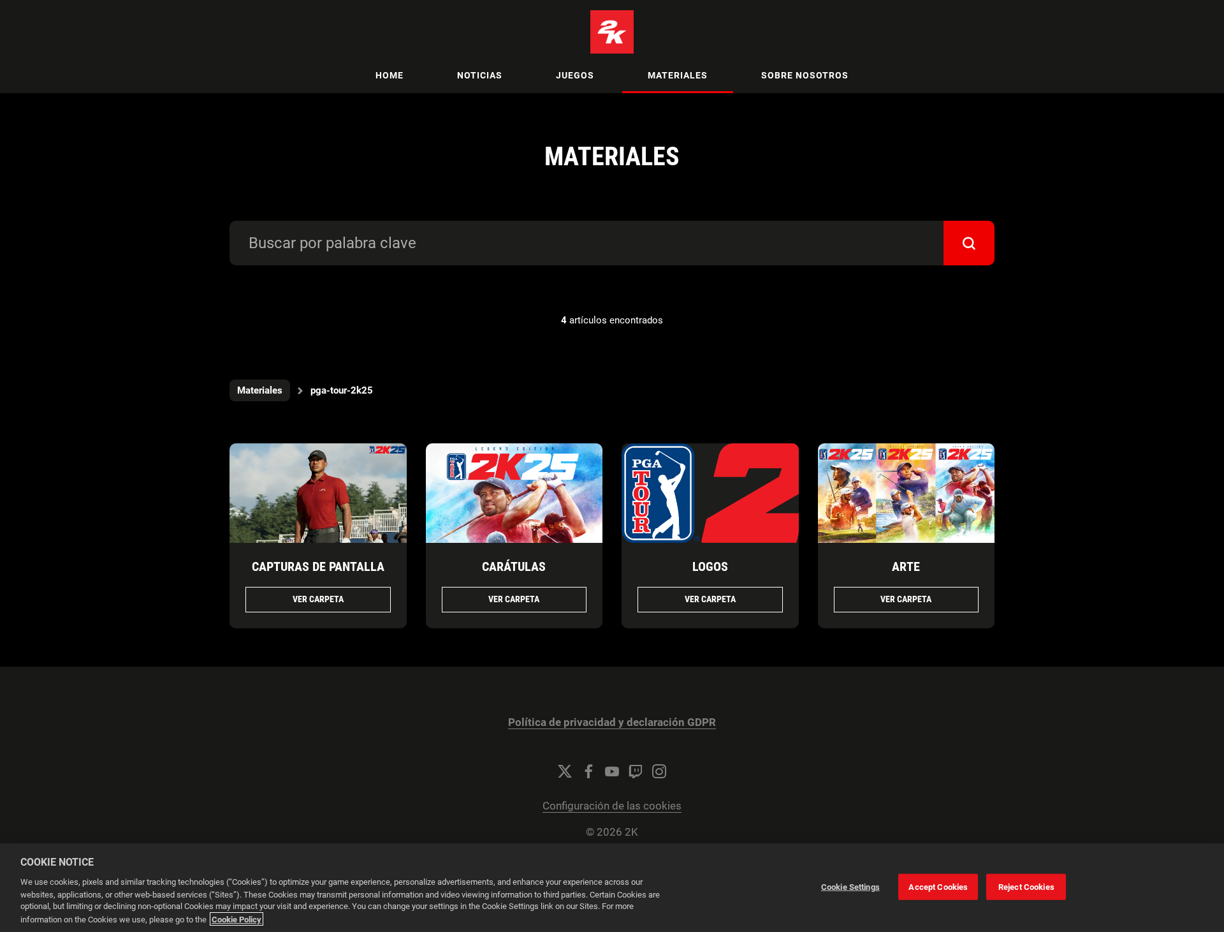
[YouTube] (612, 771)
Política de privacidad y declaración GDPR (612, 722)
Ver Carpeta (318, 599)
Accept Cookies (938, 886)
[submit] (968, 243)
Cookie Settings (850, 886)
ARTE (906, 566)
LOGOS (710, 566)
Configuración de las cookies (612, 806)
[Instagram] (659, 771)
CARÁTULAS (514, 566)
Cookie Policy (236, 919)
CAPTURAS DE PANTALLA (318, 566)
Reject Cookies (1026, 886)
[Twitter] (565, 771)
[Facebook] (588, 771)
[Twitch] (636, 771)
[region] (612, 887)
